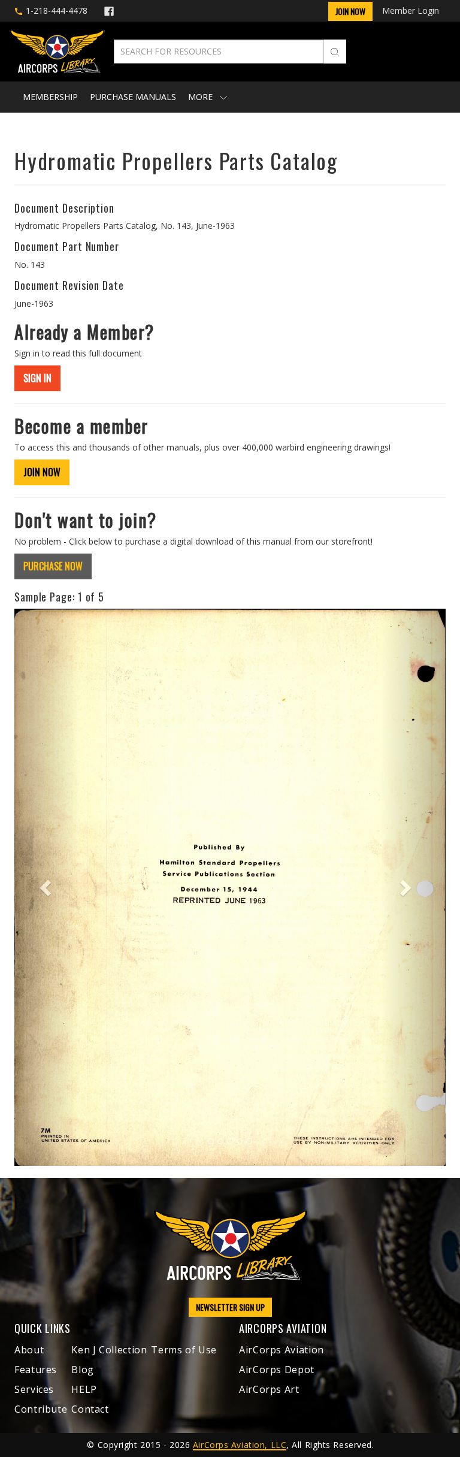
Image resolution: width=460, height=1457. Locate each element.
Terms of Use (184, 1349)
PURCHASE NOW (53, 566)
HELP (84, 1389)
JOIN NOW (41, 472)
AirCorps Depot (276, 1369)
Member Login (410, 10)
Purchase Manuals (133, 96)
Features (35, 1369)
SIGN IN (37, 378)
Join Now (350, 11)
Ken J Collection (109, 1349)
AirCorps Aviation (281, 1349)
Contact (89, 1409)
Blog (82, 1369)
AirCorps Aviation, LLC (239, 1444)
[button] (46, 887)
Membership (50, 96)
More (201, 96)
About (29, 1349)
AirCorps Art (269, 1389)
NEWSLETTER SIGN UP (230, 1307)
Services (34, 1389)
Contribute (40, 1409)
